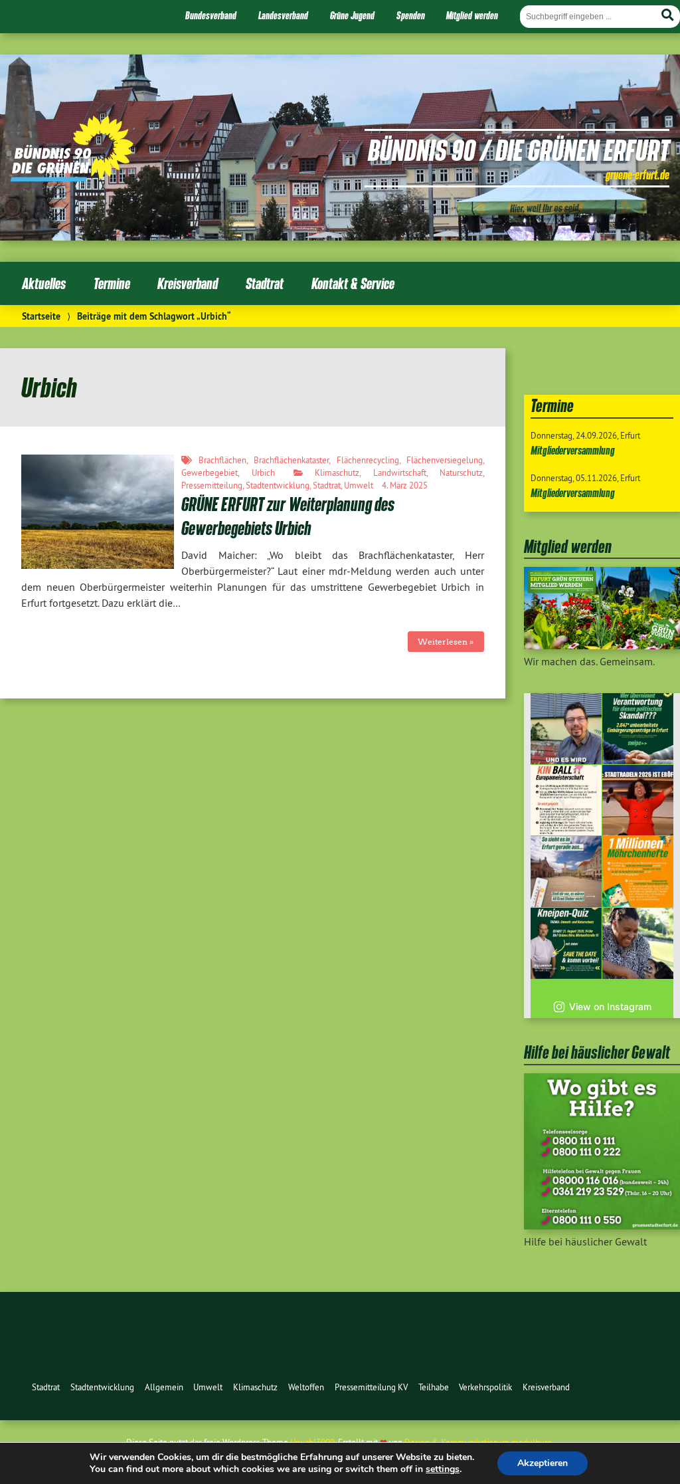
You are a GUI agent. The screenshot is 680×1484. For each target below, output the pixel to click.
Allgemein (164, 1387)
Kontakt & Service (352, 283)
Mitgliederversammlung (573, 450)
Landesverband (283, 15)
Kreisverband (187, 283)
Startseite (41, 316)
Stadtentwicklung (277, 485)
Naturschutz (461, 472)
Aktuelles (44, 283)
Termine (112, 283)
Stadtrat (265, 283)
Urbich (263, 472)
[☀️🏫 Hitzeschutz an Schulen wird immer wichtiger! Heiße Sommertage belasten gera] (566, 728)
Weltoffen (306, 1387)
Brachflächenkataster (291, 460)
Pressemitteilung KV (371, 1387)
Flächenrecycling (368, 460)
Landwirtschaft (399, 472)
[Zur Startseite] (72, 177)
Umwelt (358, 485)
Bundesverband (210, 15)
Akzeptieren (542, 1463)
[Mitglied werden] (602, 645)
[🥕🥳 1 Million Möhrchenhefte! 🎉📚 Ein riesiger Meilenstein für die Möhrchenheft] (637, 871)
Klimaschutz (337, 472)
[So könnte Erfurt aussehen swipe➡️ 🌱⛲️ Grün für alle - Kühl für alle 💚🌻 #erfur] (566, 871)
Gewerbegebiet (209, 472)
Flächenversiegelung (444, 460)
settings (443, 1469)
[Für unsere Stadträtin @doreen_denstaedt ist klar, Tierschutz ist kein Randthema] (637, 943)
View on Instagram (610, 1006)
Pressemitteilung (211, 485)
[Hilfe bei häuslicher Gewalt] (602, 1225)
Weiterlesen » (445, 642)
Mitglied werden (472, 15)
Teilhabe (433, 1387)
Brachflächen (222, 460)
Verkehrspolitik (485, 1387)
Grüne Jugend (352, 15)
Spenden (410, 15)
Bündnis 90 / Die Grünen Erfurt (518, 149)
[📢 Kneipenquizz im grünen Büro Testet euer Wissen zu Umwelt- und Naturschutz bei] (566, 943)
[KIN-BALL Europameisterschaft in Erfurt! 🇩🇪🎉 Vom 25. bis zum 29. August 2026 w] (566, 800)
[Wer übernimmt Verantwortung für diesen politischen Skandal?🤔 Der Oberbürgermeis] (637, 728)
